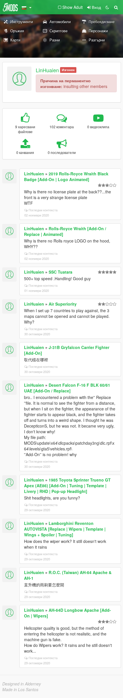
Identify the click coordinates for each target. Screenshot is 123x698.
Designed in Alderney (21, 684)
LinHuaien (47, 70)
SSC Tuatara (60, 272)
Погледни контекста (43, 210)
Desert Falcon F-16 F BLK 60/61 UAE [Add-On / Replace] (67, 388)
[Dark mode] (107, 7)
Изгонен (68, 70)
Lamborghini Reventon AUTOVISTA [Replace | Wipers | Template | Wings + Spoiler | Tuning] (65, 528)
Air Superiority (63, 304)
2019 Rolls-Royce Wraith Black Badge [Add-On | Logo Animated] (66, 176)
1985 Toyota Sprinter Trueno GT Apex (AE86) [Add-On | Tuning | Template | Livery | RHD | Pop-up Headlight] (67, 485)
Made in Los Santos (20, 689)
